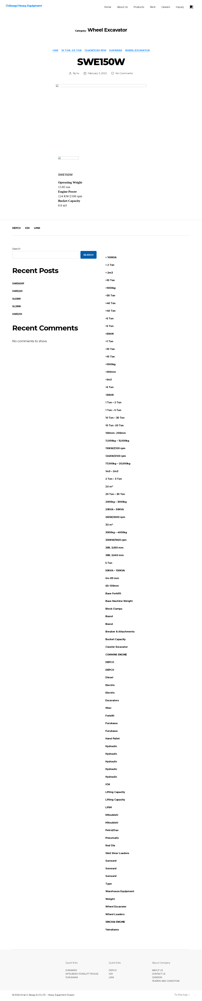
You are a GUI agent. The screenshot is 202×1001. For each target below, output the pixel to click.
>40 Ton (110, 303)
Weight (110, 899)
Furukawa (111, 723)
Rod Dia (110, 845)
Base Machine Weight (119, 601)
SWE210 (17, 314)
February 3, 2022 (97, 73)
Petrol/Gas (111, 830)
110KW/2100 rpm (115, 448)
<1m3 (55, 50)
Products (139, 7)
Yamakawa (112, 929)
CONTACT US (158, 974)
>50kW (109, 333)
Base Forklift (113, 593)
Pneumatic (112, 838)
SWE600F (18, 283)
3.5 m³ (109, 524)
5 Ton (108, 563)
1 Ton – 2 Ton (113, 402)
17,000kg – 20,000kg (117, 463)
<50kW (109, 394)
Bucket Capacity (115, 639)
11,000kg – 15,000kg (117, 440)
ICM (27, 228)
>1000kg (110, 288)
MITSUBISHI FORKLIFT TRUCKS (82, 974)
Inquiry (180, 7)
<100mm (110, 371)
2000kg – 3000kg (116, 501)
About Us (122, 7)
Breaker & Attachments (119, 631)
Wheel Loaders (115, 914)
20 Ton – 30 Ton (115, 494)
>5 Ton (109, 318)
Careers (165, 7)
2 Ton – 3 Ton (113, 478)
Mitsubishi (111, 815)
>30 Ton (110, 295)
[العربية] (191, 7)
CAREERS (157, 977)
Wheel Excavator (137, 50)
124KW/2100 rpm (95, 50)
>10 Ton (110, 280)
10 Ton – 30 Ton (115, 417)
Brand (109, 616)
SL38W (16, 306)
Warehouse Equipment (119, 891)
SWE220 (17, 291)
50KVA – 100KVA (115, 570)
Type (108, 883)
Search (16, 248)
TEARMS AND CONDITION (166, 981)
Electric (110, 685)
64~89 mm (112, 578)
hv (78, 73)
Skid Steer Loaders (117, 853)
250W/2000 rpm (115, 517)
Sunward (115, 50)
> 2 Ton (109, 265)
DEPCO (16, 228)
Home (107, 7)
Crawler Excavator (116, 646)
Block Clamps (113, 608)
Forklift (109, 715)
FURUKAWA (72, 977)
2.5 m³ (109, 486)
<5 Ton (109, 387)
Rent (153, 7)
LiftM (37, 228)
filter (108, 708)
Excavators (112, 700)
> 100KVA (111, 257)
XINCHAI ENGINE (115, 921)
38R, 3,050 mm (114, 547)
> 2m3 (109, 272)
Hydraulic (111, 746)
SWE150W (101, 61)
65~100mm (112, 585)
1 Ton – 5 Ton (113, 410)
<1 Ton (109, 341)
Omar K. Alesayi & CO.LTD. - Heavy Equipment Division (47, 995)
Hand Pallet (112, 738)
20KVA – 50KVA (114, 509)
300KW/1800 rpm (116, 540)
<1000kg (110, 364)
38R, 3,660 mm (114, 555)
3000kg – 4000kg (116, 532)
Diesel (109, 677)
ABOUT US (157, 970)
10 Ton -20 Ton (71, 50)
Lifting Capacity (115, 792)
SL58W (16, 298)
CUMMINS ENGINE (116, 654)
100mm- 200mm (115, 433)
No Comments (124, 73)
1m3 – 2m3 (111, 471)
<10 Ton (110, 349)
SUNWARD (71, 970)
